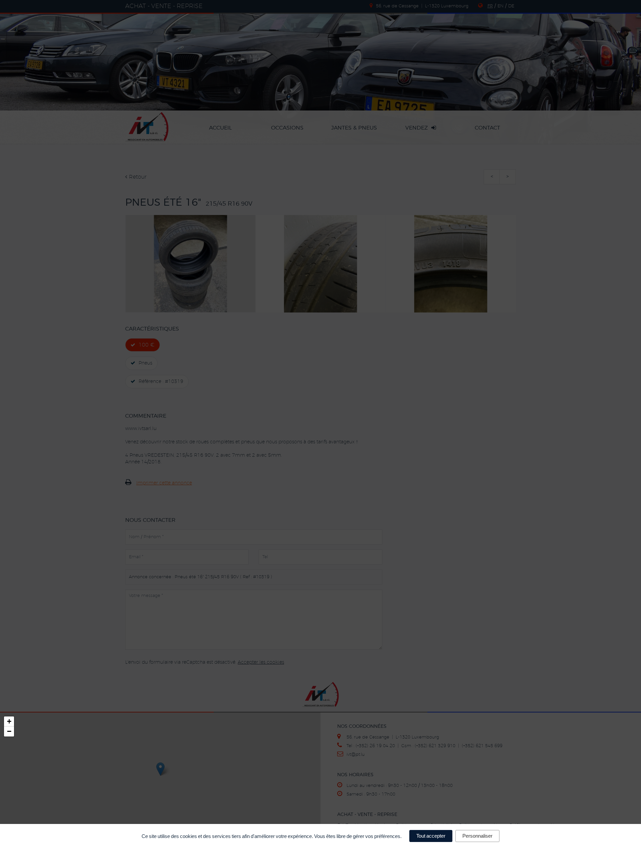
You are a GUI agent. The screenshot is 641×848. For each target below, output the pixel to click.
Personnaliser (477, 836)
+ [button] (9, 721)
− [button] (9, 731)
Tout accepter (430, 836)
